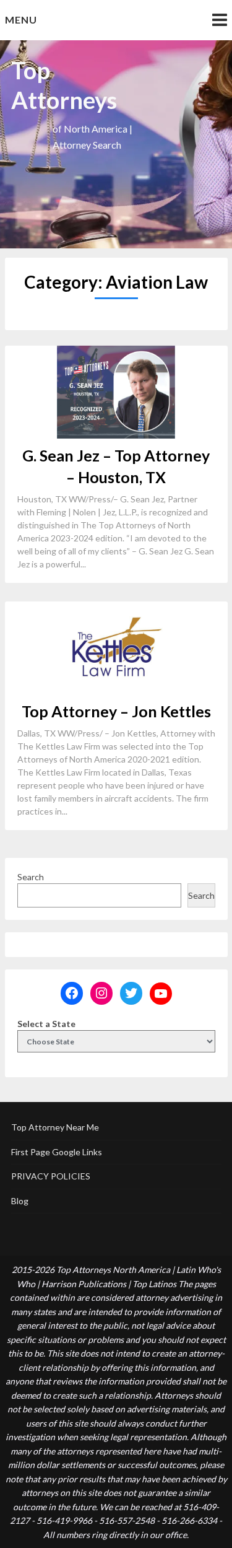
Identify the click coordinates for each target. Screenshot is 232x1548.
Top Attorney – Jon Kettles (116, 711)
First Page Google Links (56, 1152)
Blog (19, 1201)
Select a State (46, 1023)
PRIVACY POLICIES (50, 1176)
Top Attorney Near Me (55, 1127)
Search (30, 877)
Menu (21, 19)
